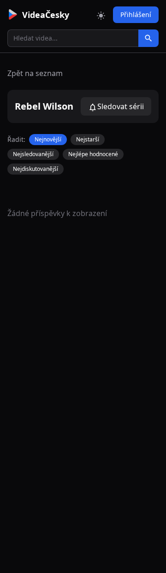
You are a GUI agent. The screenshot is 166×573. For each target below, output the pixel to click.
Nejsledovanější (33, 154)
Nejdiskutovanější (35, 169)
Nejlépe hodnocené (93, 154)
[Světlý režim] (101, 15)
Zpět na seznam (35, 73)
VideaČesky (45, 14)
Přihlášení (135, 14)
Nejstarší (87, 139)
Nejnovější (48, 139)
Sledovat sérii (120, 106)
